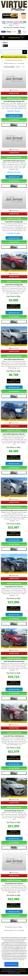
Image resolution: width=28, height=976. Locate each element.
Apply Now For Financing (14, 98)
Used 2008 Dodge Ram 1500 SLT (14, 434)
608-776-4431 (9, 23)
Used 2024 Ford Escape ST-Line (14, 161)
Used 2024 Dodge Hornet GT (14, 811)
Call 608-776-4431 (13, 111)
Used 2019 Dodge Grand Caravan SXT (14, 510)
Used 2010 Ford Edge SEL (14, 284)
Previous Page (8, 63)
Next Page (21, 63)
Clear (6, 45)
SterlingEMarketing (21, 971)
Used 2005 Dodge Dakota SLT (14, 359)
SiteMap (18, 973)
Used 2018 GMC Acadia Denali (14, 661)
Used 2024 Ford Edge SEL (14, 222)
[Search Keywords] (24, 52)
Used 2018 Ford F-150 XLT (14, 586)
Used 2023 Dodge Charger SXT (14, 101)
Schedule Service (14, 38)
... (17, 63)
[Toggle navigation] (3, 37)
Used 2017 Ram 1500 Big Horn (14, 736)
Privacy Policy (11, 973)
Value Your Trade (14, 115)
